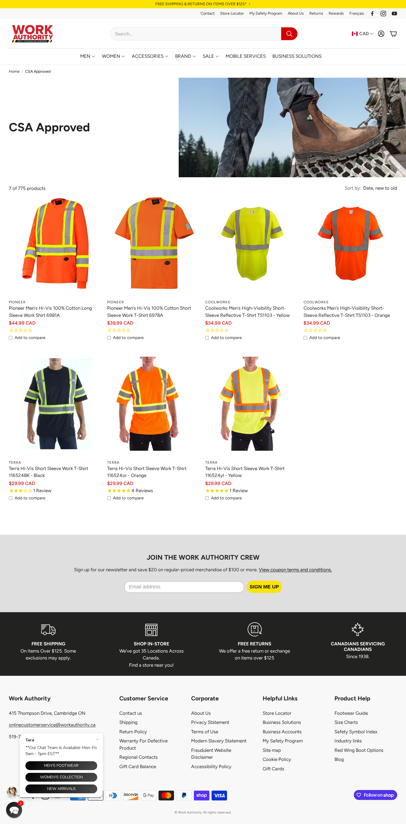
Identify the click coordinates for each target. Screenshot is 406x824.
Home (14, 71)
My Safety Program (265, 13)
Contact (208, 13)
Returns (316, 13)
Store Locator (232, 13)
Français (356, 13)
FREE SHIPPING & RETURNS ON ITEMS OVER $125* (201, 4)
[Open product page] (56, 250)
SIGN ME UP (264, 587)
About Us (296, 13)
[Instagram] (383, 13)
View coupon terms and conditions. (295, 569)
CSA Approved (38, 71)
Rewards (336, 13)
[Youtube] (394, 13)
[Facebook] (372, 13)
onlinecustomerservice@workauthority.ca (52, 724)
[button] (203, 33)
